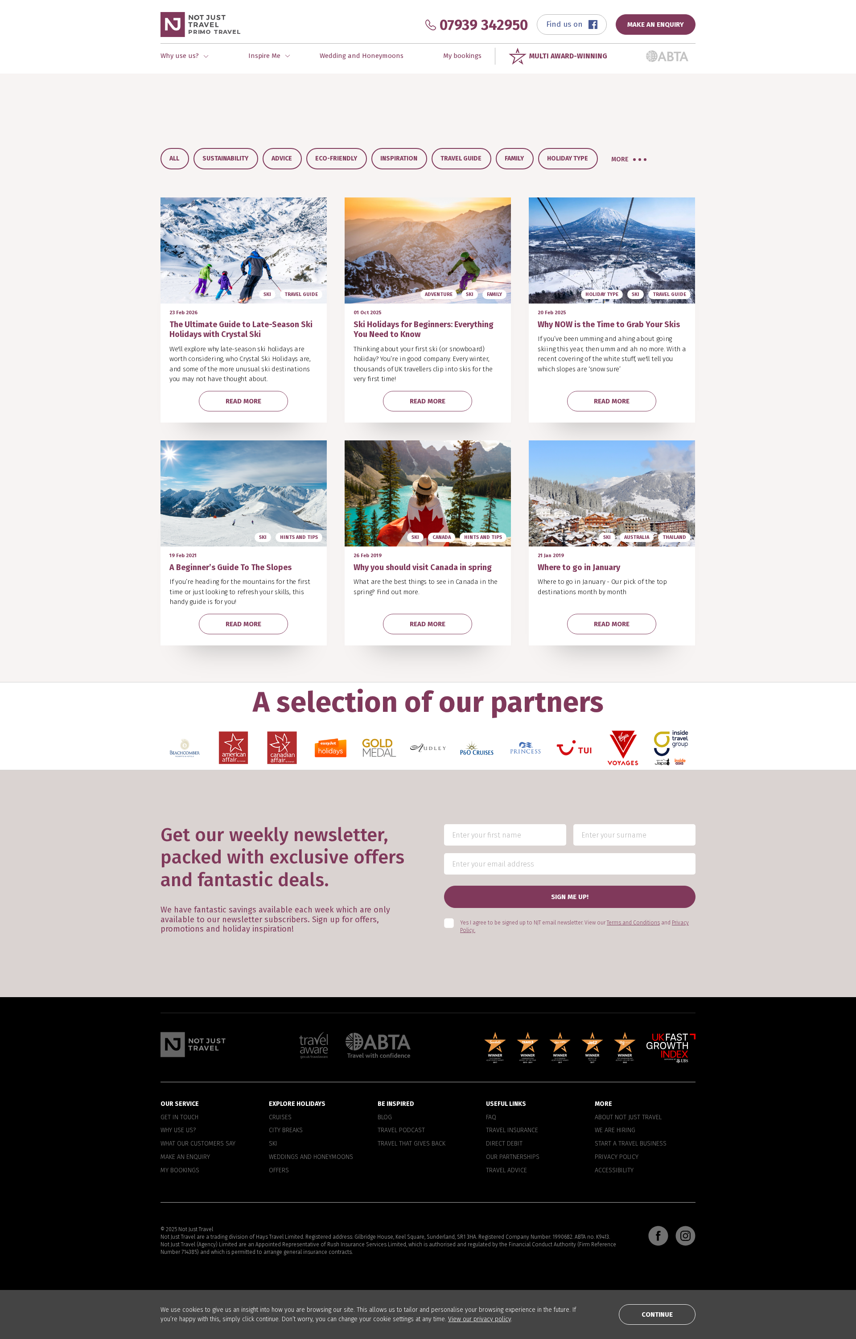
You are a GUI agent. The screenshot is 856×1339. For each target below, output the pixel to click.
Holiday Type (567, 158)
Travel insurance (512, 1131)
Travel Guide (461, 158)
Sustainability (225, 158)
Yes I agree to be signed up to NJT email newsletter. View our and (574, 927)
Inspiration (398, 158)
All (174, 158)
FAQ (491, 1117)
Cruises (280, 1117)
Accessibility (614, 1170)
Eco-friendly (336, 158)
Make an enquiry (185, 1157)
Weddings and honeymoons (311, 1157)
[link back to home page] (193, 1044)
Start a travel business (631, 1144)
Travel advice (506, 1170)
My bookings (462, 56)
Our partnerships (512, 1157)
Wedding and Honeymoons (361, 56)
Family (514, 158)
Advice (282, 158)
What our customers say (197, 1144)
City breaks (286, 1131)
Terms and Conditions (633, 923)
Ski (273, 1144)
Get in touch (179, 1117)
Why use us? (178, 1131)
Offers (279, 1170)
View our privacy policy (479, 1319)
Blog (385, 1117)
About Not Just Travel (628, 1117)
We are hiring (615, 1131)
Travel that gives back (411, 1144)
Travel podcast (401, 1131)
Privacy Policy (616, 1157)
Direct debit (504, 1144)
